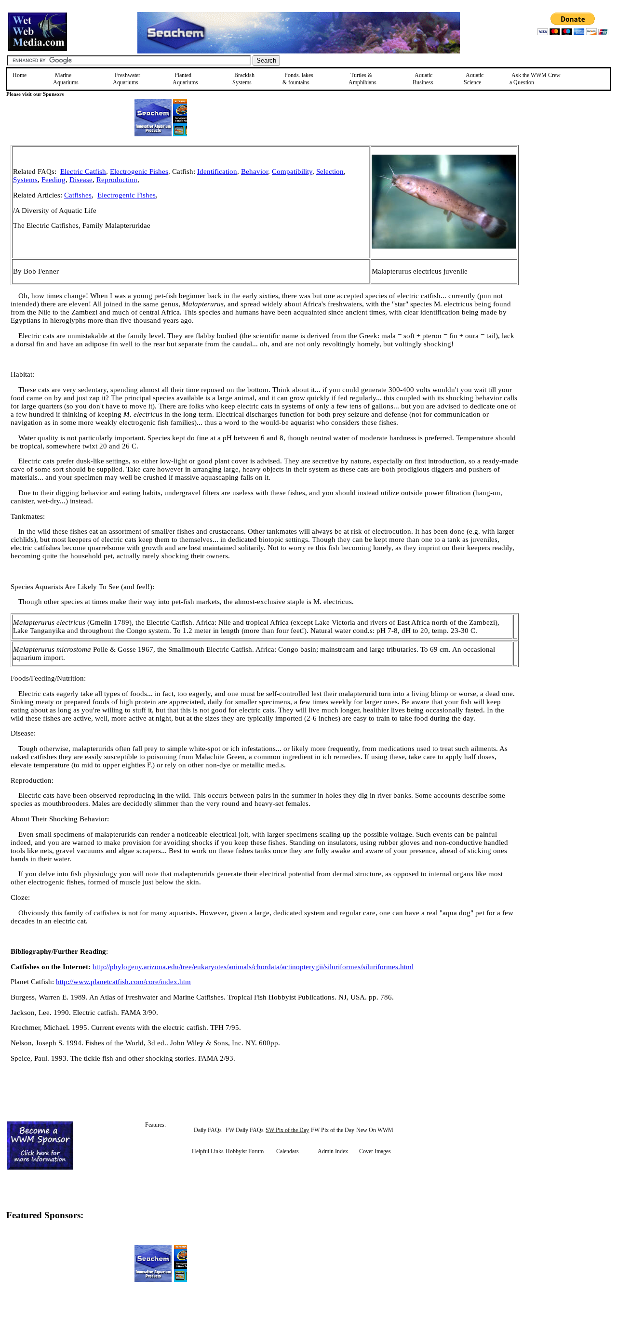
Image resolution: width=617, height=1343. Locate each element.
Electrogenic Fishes (139, 171)
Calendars (287, 1151)
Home (20, 75)
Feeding (53, 180)
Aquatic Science (473, 79)
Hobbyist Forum (245, 1151)
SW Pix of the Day (287, 1130)
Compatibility (292, 171)
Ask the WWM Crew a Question (535, 79)
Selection (330, 171)
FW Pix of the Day (332, 1130)
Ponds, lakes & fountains (297, 79)
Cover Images (375, 1151)
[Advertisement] (567, 213)
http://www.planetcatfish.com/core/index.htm (123, 982)
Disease (81, 180)
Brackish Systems (243, 79)
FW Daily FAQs (245, 1130)
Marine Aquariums (66, 79)
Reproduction (116, 180)
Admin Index (333, 1151)
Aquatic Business (423, 79)
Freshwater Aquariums (126, 79)
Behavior (254, 171)
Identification (217, 171)
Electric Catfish (83, 171)
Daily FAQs (208, 1130)
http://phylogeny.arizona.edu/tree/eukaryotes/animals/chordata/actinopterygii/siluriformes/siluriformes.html (253, 967)
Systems (25, 180)
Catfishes (78, 195)
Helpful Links (208, 1151)
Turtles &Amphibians (362, 79)
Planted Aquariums (185, 79)
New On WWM (374, 1130)
